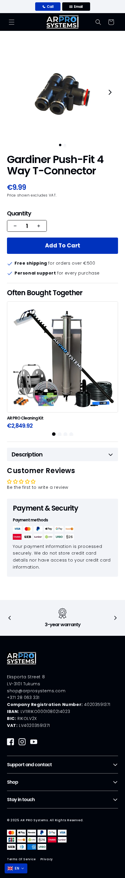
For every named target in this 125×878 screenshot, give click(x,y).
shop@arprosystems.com (36, 691)
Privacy (46, 859)
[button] (11, 22)
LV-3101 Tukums (23, 684)
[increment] (39, 225)
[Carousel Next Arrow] (109, 92)
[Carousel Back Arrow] (9, 618)
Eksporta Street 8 (26, 677)
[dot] (60, 145)
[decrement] (15, 225)
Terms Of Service (21, 859)
